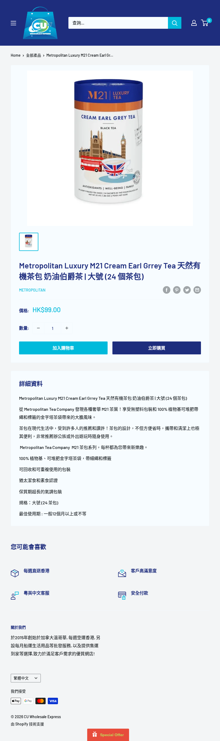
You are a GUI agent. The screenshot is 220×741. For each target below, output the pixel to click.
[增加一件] (66, 328)
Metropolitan (32, 290)
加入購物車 (63, 347)
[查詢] (174, 23)
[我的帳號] (194, 23)
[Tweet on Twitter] (187, 289)
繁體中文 (21, 678)
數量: (24, 327)
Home (16, 55)
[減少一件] (38, 328)
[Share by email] (197, 289)
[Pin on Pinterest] (177, 289)
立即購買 (156, 347)
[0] (204, 23)
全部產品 (33, 55)
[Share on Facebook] (166, 289)
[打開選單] (13, 23)
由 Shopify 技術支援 (27, 724)
